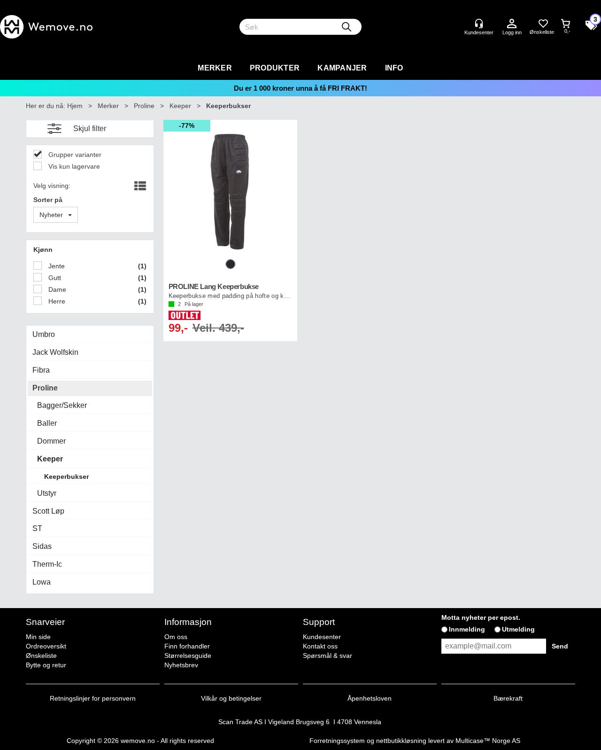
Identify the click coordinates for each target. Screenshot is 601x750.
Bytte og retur (46, 665)
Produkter (275, 68)
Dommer (51, 441)
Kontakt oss (320, 646)
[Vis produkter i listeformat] (139, 186)
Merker (215, 68)
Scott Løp (48, 511)
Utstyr (46, 493)
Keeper (180, 105)
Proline (144, 105)
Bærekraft (508, 698)
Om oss (175, 637)
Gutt (53, 277)
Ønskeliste (41, 655)
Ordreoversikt (46, 646)
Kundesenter (322, 637)
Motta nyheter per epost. (480, 617)
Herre (55, 301)
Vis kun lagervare (73, 166)
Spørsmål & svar (327, 655)
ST (37, 528)
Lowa (41, 582)
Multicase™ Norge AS (487, 740)
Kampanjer (342, 68)
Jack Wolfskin (55, 352)
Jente (55, 266)
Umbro (43, 334)
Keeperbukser (228, 105)
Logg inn (512, 24)
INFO (394, 68)
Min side (38, 637)
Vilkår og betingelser (231, 698)
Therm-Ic (47, 564)
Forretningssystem (337, 740)
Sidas (42, 546)
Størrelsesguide (187, 655)
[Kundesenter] (479, 23)
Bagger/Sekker (62, 405)
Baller (47, 423)
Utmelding (518, 629)
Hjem (75, 105)
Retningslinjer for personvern (93, 698)
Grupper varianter (73, 154)
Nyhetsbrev (181, 665)
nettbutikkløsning (401, 740)
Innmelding (467, 629)
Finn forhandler (187, 646)
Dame (56, 289)
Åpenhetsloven (369, 698)
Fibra (41, 370)
